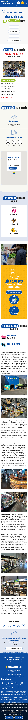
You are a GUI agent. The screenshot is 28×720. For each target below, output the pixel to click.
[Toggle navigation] (26, 3)
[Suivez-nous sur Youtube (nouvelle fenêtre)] (14, 625)
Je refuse (9, 717)
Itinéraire (12, 168)
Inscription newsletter (15, 648)
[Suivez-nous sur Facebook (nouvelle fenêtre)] (4, 625)
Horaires (15, 27)
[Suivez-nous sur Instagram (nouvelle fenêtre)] (18, 625)
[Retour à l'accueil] (4, 2)
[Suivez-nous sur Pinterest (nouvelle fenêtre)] (23, 625)
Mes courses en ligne (15, 292)
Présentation (15, 40)
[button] (2, 69)
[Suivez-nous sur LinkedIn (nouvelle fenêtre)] (9, 625)
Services (15, 36)
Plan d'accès (15, 31)
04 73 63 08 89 (14, 163)
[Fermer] (19, 154)
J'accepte (18, 717)
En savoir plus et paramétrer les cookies (14, 714)
